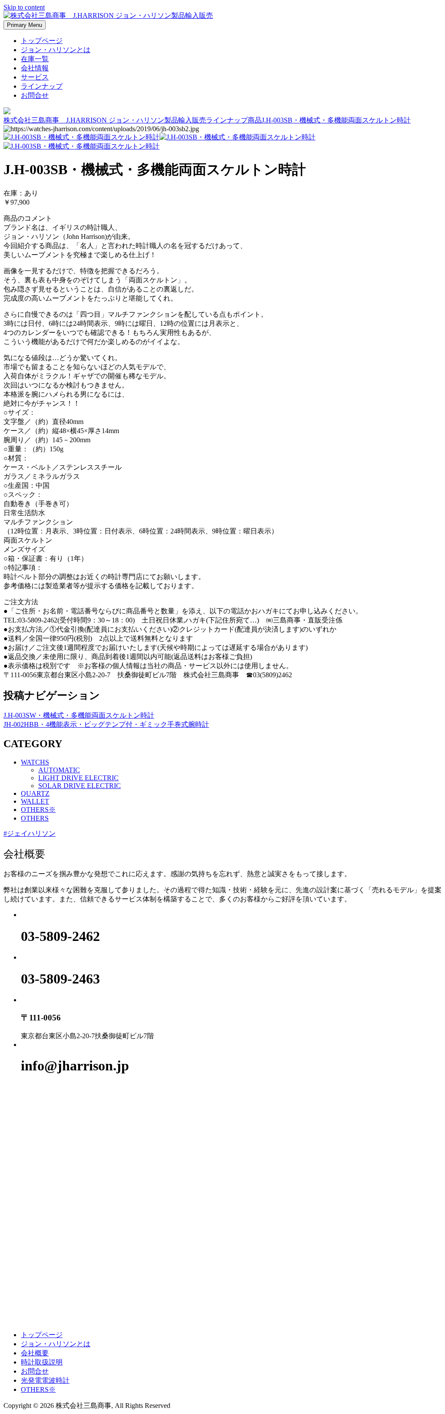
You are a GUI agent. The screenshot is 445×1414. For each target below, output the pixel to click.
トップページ (42, 40)
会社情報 (35, 68)
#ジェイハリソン (29, 833)
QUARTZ (35, 793)
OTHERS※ (38, 809)
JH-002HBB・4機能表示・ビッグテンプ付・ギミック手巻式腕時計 (106, 724)
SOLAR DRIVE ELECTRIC (79, 785)
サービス (35, 77)
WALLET (35, 801)
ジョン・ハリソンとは (55, 49)
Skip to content (24, 7)
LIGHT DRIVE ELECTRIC (78, 778)
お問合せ (35, 95)
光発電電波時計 (45, 1380)
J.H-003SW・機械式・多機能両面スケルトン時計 (78, 715)
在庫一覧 (35, 59)
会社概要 (35, 1353)
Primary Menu (24, 25)
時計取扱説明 (42, 1362)
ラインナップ (42, 86)
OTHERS (35, 818)
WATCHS (35, 762)
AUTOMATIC (59, 770)
